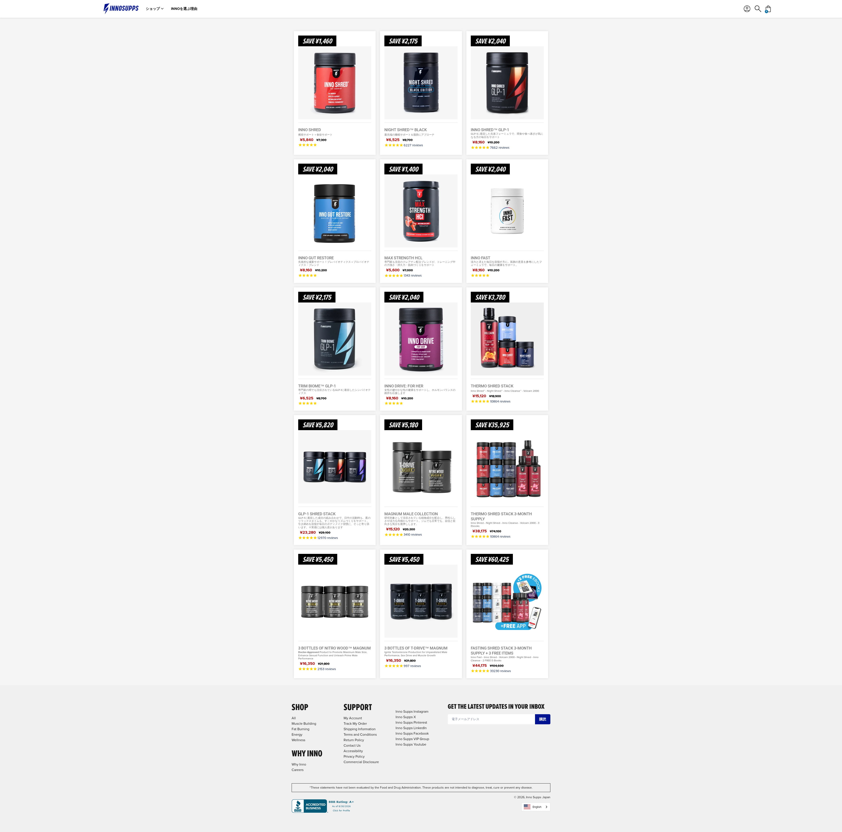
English (537, 807)
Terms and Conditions (360, 734)
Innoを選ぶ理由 (184, 9)
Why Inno (299, 764)
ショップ (153, 9)
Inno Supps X (406, 716)
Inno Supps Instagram (412, 711)
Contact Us (352, 745)
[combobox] (535, 807)
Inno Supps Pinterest (411, 722)
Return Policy (354, 740)
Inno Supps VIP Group (412, 738)
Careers (297, 769)
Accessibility (353, 750)
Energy (297, 734)
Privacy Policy (354, 756)
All (294, 718)
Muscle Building (304, 723)
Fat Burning (300, 729)
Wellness (298, 740)
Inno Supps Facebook (412, 733)
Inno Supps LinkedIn (411, 727)
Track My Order (355, 723)
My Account (353, 718)
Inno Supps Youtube (411, 744)
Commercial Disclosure (361, 761)
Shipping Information (360, 729)
